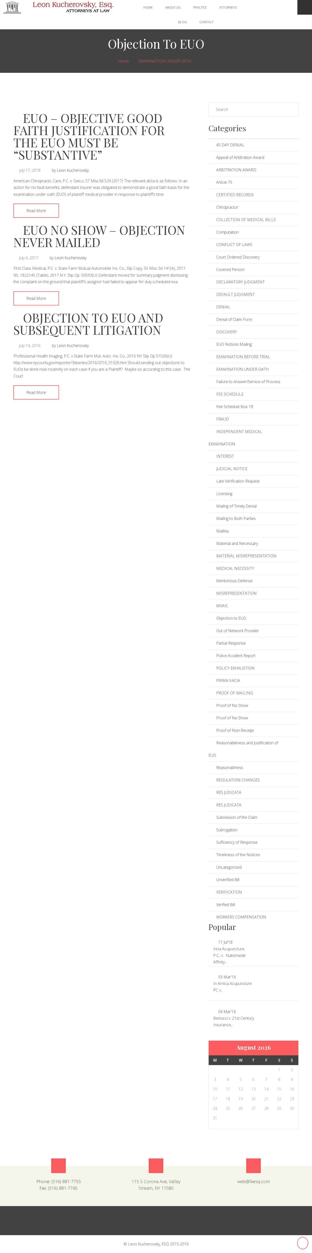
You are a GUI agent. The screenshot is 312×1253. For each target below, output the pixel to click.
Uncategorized (229, 867)
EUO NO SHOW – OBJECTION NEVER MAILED (99, 236)
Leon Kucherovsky (73, 170)
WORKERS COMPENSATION (241, 917)
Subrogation (226, 829)
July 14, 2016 (29, 345)
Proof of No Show (232, 705)
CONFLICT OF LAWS (234, 244)
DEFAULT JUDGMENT (235, 294)
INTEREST (225, 456)
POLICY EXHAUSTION (235, 668)
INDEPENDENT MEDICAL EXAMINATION (235, 438)
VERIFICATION (229, 892)
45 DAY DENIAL (230, 145)
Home (148, 7)
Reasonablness (229, 767)
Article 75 (224, 182)
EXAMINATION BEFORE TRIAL (243, 356)
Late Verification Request (238, 481)
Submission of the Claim (236, 817)
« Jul (214, 109)
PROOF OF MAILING (234, 693)
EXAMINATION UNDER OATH (165, 61)
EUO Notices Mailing (234, 344)
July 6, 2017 (28, 257)
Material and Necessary (237, 543)
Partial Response (231, 643)
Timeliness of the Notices (238, 854)
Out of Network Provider (237, 630)
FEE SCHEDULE (230, 394)
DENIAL (223, 307)
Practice (200, 7)
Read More (36, 210)
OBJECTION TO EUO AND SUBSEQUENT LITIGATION (88, 323)
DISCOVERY (226, 332)
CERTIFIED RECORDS (235, 194)
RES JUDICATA (228, 792)
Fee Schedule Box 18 (234, 406)
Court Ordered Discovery (238, 257)
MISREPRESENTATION (236, 593)
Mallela (222, 531)
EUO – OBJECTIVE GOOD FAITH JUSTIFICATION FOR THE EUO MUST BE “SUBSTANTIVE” (88, 136)
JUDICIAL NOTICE (231, 468)
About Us (173, 7)
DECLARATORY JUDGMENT (240, 282)
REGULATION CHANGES (238, 780)
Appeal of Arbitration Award (240, 157)
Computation (227, 232)
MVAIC (222, 605)
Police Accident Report (235, 655)
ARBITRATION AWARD (236, 170)
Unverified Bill (227, 879)
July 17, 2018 (29, 170)
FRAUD (222, 419)
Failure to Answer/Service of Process (248, 381)
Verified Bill (225, 904)
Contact (206, 22)
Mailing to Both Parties (236, 518)
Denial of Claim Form (234, 319)
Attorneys (228, 7)
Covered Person (230, 269)
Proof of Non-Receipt (235, 730)
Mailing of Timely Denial (236, 506)
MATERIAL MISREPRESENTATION (246, 556)
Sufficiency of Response (237, 842)
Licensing (224, 493)
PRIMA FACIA (228, 680)
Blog (182, 22)
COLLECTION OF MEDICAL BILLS (246, 219)
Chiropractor (227, 207)
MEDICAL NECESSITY (235, 568)
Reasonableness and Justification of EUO (243, 749)
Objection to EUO (231, 618)
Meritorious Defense (234, 580)
